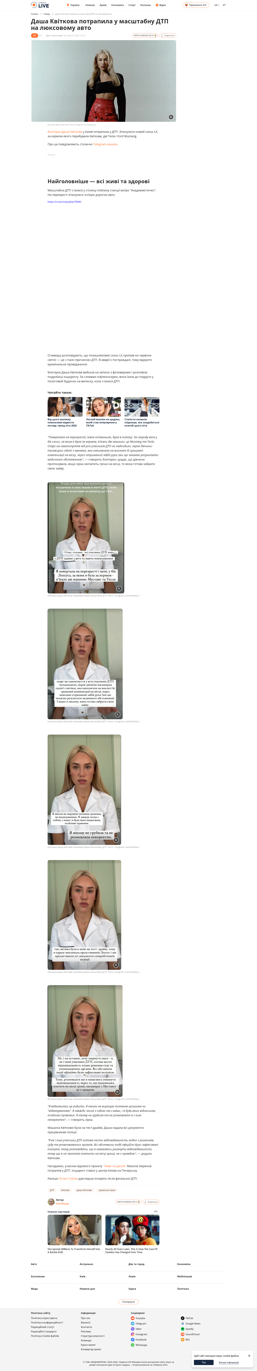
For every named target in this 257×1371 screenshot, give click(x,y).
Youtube (140, 1318)
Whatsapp (141, 1345)
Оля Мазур (62, 1203)
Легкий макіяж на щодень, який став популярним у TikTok (103, 422)
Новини (90, 5)
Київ (82, 1276)
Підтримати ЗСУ (198, 5)
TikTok (189, 1318)
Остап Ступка (68, 1179)
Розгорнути (128, 1301)
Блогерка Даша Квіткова (65, 132)
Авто (34, 1264)
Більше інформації (229, 1362)
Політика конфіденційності (47, 1322)
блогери (65, 1190)
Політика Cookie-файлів (45, 1336)
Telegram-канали (105, 144)
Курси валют (88, 1344)
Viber (139, 1329)
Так (204, 1362)
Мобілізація (184, 1276)
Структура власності (93, 1336)
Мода (34, 1288)
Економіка (117, 5)
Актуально (86, 1264)
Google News (193, 1323)
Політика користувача (44, 1318)
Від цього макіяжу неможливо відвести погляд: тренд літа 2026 (62, 422)
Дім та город (136, 1264)
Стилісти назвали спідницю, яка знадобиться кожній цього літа (141, 422)
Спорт (132, 5)
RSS (188, 1339)
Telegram (141, 1323)
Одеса (132, 1288)
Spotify (189, 1329)
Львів (131, 1276)
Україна (74, 5)
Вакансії (85, 1322)
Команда (86, 1340)
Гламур (47, 14)
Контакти (86, 1327)
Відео (162, 5)
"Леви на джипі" (114, 1166)
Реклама (86, 1331)
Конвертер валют (91, 1349)
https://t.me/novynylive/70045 (64, 201)
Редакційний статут (42, 1327)
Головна (34, 14)
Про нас (85, 1318)
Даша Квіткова (84, 1190)
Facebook (141, 1339)
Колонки (145, 5)
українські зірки (107, 1190)
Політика (183, 1288)
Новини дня (87, 1288)
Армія (103, 5)
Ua (215, 5)
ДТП (52, 1190)
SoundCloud (192, 1334)
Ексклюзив (38, 1276)
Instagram (141, 1334)
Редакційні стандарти (44, 1331)
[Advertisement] (102, 164)
